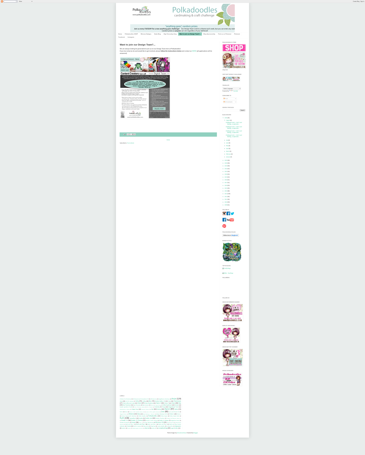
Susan (133, 422)
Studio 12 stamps (164, 420)
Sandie (141, 418)
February (228, 154)
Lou (162, 412)
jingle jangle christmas (138, 428)
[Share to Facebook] (133, 134)
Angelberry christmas (164, 399)
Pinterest (237, 34)
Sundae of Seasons (125, 422)
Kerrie (121, 411)
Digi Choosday (137, 405)
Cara (169, 401)
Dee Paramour (127, 405)
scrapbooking (162, 428)
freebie (129, 428)
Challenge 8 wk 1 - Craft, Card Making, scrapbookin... (234, 136)
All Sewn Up (154, 399)
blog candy (146, 426)
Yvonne (129, 426)
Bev (150, 401)
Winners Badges (146, 34)
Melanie (131, 414)
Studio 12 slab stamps (151, 420)
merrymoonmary (181, 433)
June (227, 143)
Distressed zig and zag (156, 405)
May (227, 145)
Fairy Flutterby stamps (139, 407)
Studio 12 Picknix (136, 420)
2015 (226, 188)
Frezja (163, 407)
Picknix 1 (171, 414)
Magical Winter (123, 414)
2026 (226, 118)
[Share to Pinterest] (135, 134)
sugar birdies (174, 428)
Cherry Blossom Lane (129, 403)
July (227, 140)
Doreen (177, 405)
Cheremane (177, 401)
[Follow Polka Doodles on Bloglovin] (230, 236)
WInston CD (159, 422)
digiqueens (178, 426)
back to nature (137, 426)
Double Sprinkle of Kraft (126, 407)
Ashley (144, 401)
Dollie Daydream (167, 405)
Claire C (158, 403)
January (228, 157)
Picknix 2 (179, 414)
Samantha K (133, 418)
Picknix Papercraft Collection (129, 416)
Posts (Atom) (130, 143)
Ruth (122, 418)
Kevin (126, 411)
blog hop (153, 426)
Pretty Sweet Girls (174, 416)
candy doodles (161, 426)
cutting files (170, 426)
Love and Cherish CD (174, 411)
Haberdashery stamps (125, 409)
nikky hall (147, 428)
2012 (226, 196)
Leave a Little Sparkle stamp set (136, 411)
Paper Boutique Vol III (162, 414)
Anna (121, 401)
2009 (226, 205)
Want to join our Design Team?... (190, 34)
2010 (226, 202)
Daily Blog (157, 34)
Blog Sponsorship (209, 34)
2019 (226, 177)
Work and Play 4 (162, 424)
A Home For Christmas (125, 399)
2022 (226, 168)
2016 (226, 185)
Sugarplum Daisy (175, 420)
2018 (226, 180)
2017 (226, 182)
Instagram (131, 37)
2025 (226, 160)
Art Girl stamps (129, 401)
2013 (226, 193)
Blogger (195, 433)
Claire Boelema (149, 403)
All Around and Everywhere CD (141, 399)
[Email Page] (124, 134)
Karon (167, 409)
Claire (139, 403)
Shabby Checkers (160, 418)
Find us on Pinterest (224, 34)
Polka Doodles (142, 416)
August (228, 120)
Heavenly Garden (145, 409)
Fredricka (157, 407)
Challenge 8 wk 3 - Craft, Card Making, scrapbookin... (234, 127)
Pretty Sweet (164, 416)
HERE (194, 51)
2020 (226, 174)
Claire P (167, 403)
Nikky (138, 414)
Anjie (174, 399)
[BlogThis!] (129, 134)
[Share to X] (131, 134)
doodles (123, 428)
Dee (180, 403)
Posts (226, 98)
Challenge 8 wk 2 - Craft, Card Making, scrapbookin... (234, 131)
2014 (226, 191)
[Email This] (128, 134)
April (227, 148)
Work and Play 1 (129, 424)
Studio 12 (124, 420)
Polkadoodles (152, 416)
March (228, 151)
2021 (226, 171)
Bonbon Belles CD (160, 401)
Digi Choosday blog (170, 34)
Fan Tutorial (149, 407)
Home (120, 34)
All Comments (228, 102)
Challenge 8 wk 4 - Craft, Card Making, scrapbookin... (234, 123)
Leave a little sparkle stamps (152, 411)
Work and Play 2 (140, 424)
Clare (173, 403)
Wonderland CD (170, 422)
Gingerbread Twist (173, 407)
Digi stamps (146, 405)
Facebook (121, 37)
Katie (176, 409)
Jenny (159, 409)
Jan (152, 409)
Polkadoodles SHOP (131, 34)
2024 (226, 163)
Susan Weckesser (148, 422)
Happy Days (135, 409)
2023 (226, 166)
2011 (226, 199)
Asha (137, 401)
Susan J (140, 422)
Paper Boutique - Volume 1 (149, 414)
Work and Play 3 (152, 424)
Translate (235, 91)
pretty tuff (154, 428)
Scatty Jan (148, 418)
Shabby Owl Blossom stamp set (174, 418)
